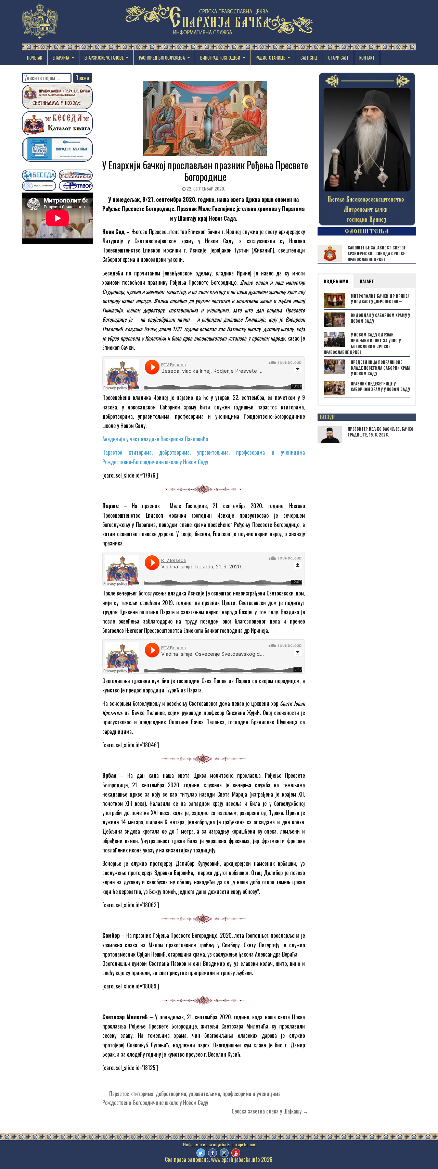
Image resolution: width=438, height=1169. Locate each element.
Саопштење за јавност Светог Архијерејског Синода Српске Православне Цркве (377, 253)
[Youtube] (235, 1152)
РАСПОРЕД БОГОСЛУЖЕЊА (162, 57)
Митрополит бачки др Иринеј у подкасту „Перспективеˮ (380, 299)
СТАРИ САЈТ (338, 57)
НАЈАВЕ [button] (367, 281)
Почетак (34, 57)
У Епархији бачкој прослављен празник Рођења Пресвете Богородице (205, 171)
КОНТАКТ (367, 57)
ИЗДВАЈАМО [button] (336, 281)
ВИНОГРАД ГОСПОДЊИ (220, 57)
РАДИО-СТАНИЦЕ (270, 57)
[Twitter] (200, 1152)
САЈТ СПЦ (309, 57)
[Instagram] (224, 1152)
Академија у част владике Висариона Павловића (155, 439)
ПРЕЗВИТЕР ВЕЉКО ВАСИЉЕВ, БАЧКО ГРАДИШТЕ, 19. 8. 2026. (380, 432)
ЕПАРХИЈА (61, 57)
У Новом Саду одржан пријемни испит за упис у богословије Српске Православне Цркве (362, 343)
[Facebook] (212, 1152)
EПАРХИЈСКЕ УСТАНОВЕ (104, 57)
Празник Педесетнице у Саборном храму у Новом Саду (380, 386)
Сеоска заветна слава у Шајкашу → (270, 1111)
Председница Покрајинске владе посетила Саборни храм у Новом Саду (380, 368)
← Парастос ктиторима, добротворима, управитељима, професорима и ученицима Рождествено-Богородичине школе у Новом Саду (191, 1098)
